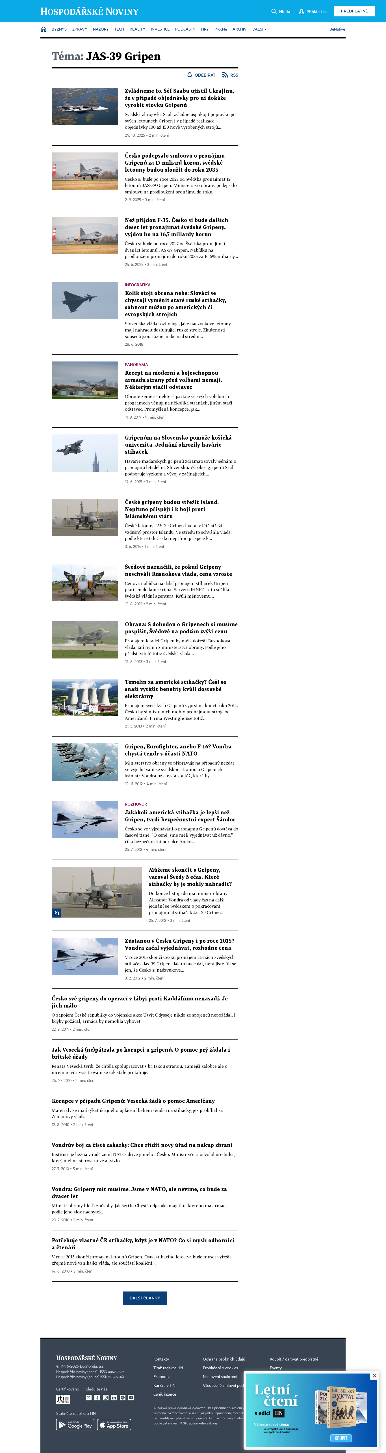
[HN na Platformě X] (89, 1397)
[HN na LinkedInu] (114, 1397)
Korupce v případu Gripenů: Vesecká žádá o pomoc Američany (133, 1101)
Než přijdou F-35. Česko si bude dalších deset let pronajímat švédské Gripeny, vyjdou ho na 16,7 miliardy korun (176, 227)
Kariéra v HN (164, 1386)
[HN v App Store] (114, 1424)
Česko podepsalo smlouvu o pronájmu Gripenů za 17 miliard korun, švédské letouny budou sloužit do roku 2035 (175, 163)
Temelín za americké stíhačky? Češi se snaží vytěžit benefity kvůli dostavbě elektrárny (175, 689)
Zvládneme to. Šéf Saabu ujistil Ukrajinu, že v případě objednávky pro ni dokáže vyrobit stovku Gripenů (179, 98)
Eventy (276, 1368)
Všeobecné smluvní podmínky (228, 1386)
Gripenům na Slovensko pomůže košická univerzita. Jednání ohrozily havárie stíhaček (178, 445)
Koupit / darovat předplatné (294, 1359)
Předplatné (354, 10)
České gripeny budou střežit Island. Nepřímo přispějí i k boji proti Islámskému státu (172, 509)
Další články (145, 1297)
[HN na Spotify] (122, 1397)
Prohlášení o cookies (220, 1368)
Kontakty (161, 1359)
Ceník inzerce (164, 1394)
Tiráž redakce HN (168, 1368)
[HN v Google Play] (75, 1424)
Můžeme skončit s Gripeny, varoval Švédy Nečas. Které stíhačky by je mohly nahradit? (190, 877)
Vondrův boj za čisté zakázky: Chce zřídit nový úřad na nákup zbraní (142, 1145)
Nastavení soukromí (220, 1377)
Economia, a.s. (92, 1366)
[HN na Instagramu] (106, 1397)
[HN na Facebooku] (97, 1397)
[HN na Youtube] (131, 1397)
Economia (161, 1377)
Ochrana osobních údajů (224, 1359)
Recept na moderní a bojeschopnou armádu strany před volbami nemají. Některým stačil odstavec (173, 380)
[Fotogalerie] (56, 913)
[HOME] (43, 29)
